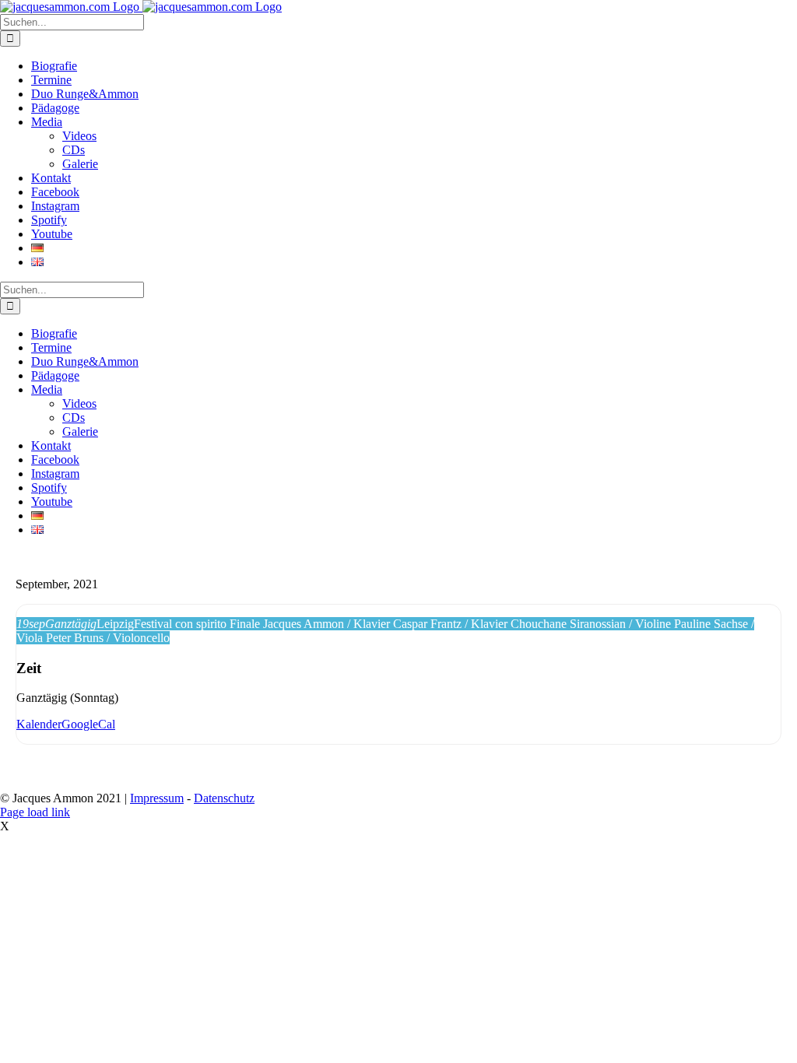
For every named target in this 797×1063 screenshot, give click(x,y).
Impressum (157, 798)
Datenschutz (224, 798)
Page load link (35, 812)
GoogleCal (88, 724)
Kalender (38, 724)
